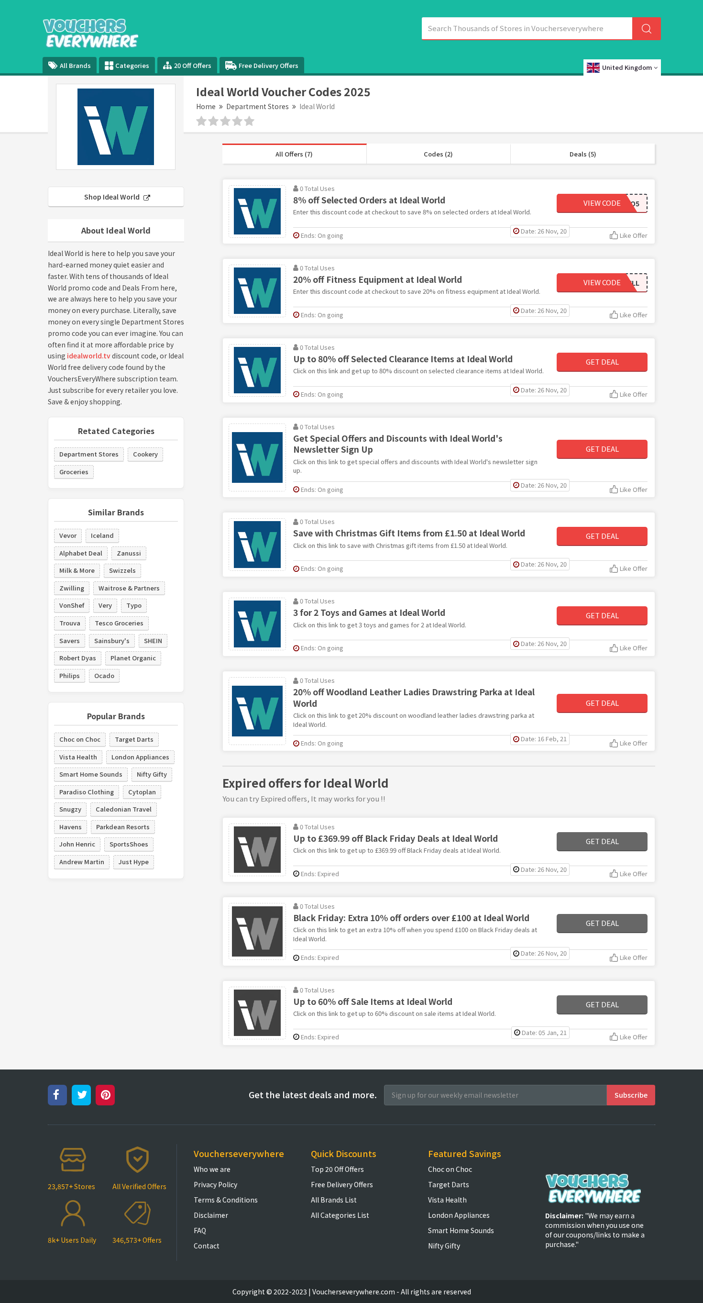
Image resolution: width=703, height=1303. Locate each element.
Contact (207, 1245)
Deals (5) (583, 153)
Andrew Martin (81, 861)
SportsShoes (129, 843)
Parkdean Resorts (123, 826)
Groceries (73, 471)
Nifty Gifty (152, 774)
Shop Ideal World (112, 196)
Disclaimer (211, 1215)
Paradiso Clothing (86, 791)
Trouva (69, 622)
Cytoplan (142, 791)
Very (105, 605)
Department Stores (257, 106)
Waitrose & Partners (129, 587)
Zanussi (129, 552)
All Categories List (340, 1215)
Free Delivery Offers (268, 65)
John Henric (77, 843)
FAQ (200, 1230)
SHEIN (153, 640)
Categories (132, 65)
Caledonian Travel (124, 808)
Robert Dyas (77, 657)
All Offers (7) (294, 153)
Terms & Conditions (226, 1199)
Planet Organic (133, 657)
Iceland (102, 535)
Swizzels (122, 570)
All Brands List (334, 1199)
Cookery (145, 453)
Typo (134, 605)
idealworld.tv (88, 355)
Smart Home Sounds (90, 774)
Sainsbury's (112, 640)
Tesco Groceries (119, 622)
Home (206, 106)
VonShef (71, 605)
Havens (70, 826)
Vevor (68, 535)
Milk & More (77, 570)
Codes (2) (438, 153)
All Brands (75, 65)
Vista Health (78, 756)
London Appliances (140, 756)
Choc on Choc (79, 739)
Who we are (212, 1169)
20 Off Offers (192, 65)
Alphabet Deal (80, 552)
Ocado (104, 675)
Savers (69, 640)
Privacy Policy (215, 1184)
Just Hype (134, 861)
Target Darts (134, 739)
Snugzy (70, 808)
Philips (69, 675)
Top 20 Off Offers (337, 1169)
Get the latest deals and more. (313, 1095)
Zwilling (71, 587)
